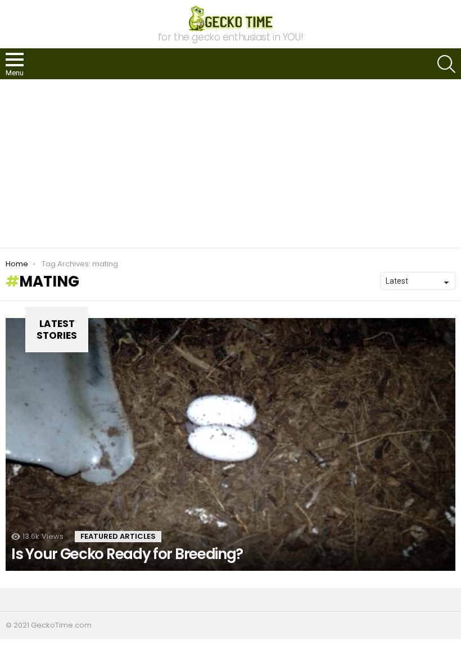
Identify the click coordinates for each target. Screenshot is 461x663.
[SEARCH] (446, 64)
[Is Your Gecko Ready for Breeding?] (230, 444)
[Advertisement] (230, 163)
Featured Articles (118, 536)
